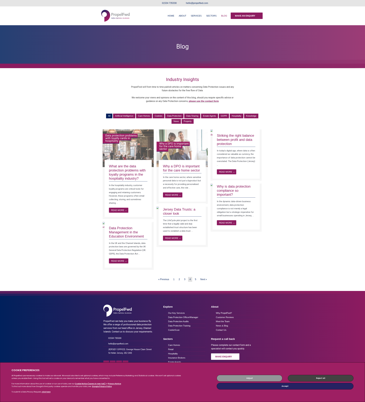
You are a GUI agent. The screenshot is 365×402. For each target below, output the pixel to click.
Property (188, 121)
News (176, 121)
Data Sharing (192, 116)
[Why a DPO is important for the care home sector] (182, 148)
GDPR (224, 116)
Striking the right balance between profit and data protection (235, 140)
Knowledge (251, 116)
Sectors (211, 16)
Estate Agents (209, 116)
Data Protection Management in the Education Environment (126, 232)
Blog (224, 16)
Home (171, 16)
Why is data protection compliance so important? (234, 190)
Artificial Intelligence (124, 116)
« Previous (163, 279)
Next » (203, 279)
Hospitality (236, 116)
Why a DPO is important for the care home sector (181, 168)
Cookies (158, 116)
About (182, 16)
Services (196, 16)
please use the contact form (204, 101)
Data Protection (174, 116)
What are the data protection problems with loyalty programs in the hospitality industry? (127, 172)
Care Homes (144, 116)
